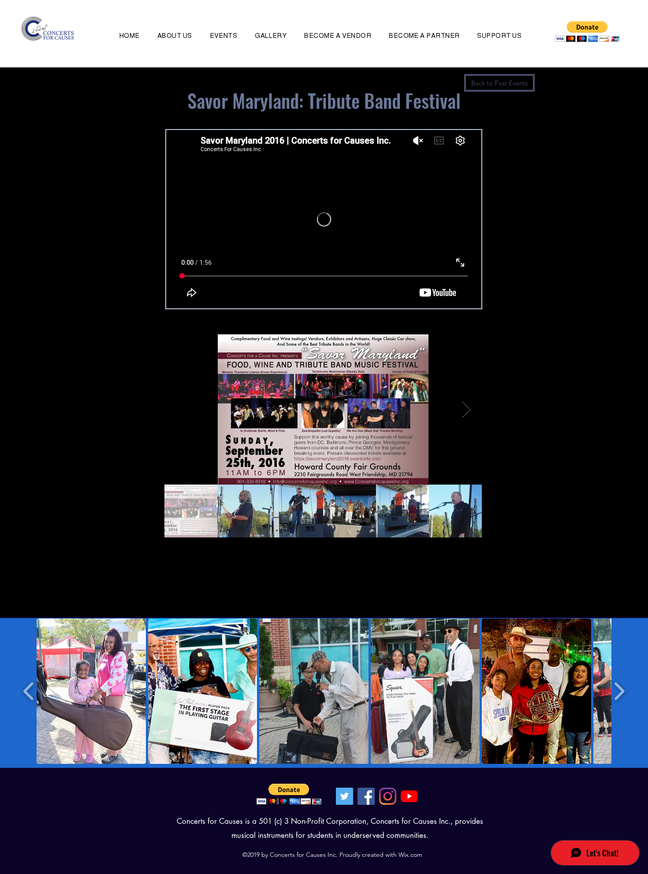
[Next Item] (467, 409)
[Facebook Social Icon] (366, 796)
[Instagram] (387, 796)
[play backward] (29, 691)
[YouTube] (409, 796)
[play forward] (619, 691)
